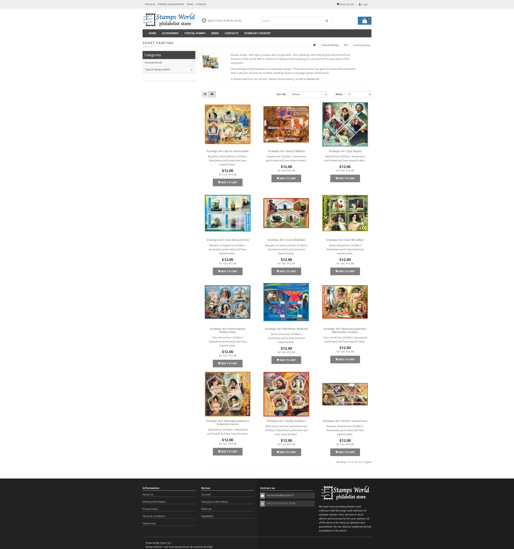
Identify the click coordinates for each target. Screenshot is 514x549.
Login (364, 4)
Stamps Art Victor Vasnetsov (345, 421)
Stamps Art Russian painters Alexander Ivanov (345, 330)
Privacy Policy (150, 509)
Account (206, 494)
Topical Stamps (194, 33)
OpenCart (165, 543)
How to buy (149, 523)
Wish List (206, 509)
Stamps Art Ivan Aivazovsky (227, 240)
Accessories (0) (153, 62)
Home (152, 33)
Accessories (170, 33)
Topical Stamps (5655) (157, 69)
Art (346, 45)
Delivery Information (154, 501)
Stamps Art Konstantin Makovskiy (227, 330)
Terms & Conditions (154, 516)
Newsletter (207, 516)
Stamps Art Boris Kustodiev (227, 151)
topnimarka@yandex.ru (280, 495)
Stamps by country (257, 33)
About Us (148, 494)
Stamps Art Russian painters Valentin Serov (227, 422)
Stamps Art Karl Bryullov (345, 240)
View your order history (214, 501)
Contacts (201, 4)
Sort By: (282, 94)
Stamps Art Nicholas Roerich (286, 329)
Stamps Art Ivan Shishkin (286, 240)
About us (150, 4)
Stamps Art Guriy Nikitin (286, 151)
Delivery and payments (171, 4)
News (190, 4)
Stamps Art (313, 79)
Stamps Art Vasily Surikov (286, 421)
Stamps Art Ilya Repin (345, 151)
